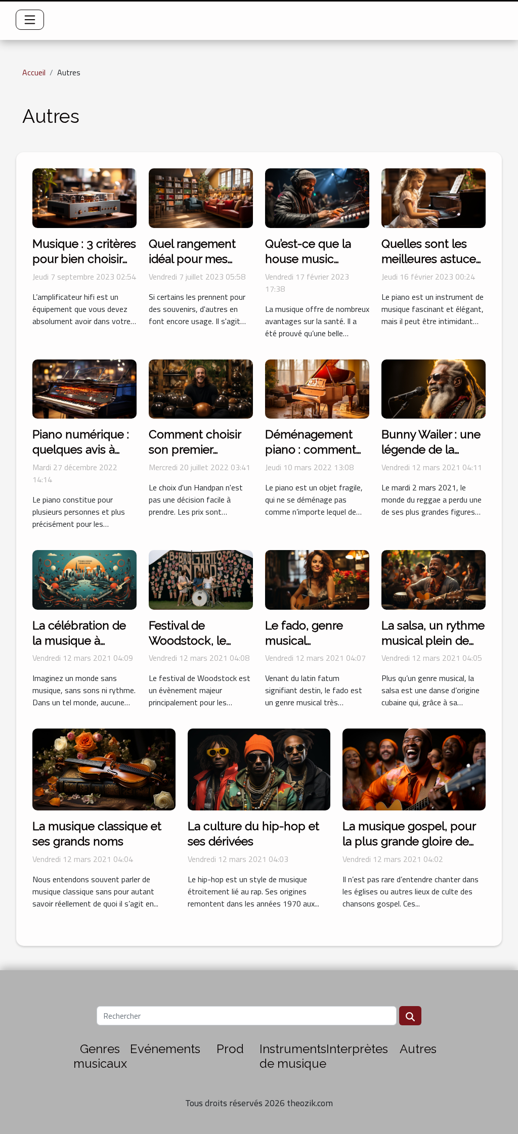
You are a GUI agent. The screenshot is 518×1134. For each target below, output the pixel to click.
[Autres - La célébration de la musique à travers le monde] (84, 579)
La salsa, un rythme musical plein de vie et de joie (433, 640)
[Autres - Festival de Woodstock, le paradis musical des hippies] (201, 579)
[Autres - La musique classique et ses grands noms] (104, 768)
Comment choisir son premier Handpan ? (195, 449)
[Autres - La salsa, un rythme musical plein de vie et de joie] (433, 579)
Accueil (34, 72)
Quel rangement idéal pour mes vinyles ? (192, 259)
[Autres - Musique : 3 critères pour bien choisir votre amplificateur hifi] (84, 197)
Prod (230, 1048)
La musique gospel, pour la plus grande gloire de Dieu (409, 841)
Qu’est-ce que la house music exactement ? (308, 259)
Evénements (165, 1048)
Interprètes (357, 1048)
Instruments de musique (293, 1056)
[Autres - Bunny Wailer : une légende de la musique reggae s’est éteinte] (433, 388)
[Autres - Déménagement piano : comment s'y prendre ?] (317, 388)
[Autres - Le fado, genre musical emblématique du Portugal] (317, 579)
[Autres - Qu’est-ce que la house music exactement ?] (317, 197)
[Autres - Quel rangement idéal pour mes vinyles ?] (201, 197)
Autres (418, 1048)
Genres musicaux (100, 1056)
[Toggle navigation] (30, 20)
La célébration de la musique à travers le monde (79, 640)
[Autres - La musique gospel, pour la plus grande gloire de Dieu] (414, 768)
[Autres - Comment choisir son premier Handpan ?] (201, 388)
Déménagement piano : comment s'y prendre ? (310, 449)
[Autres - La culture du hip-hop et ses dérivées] (259, 768)
